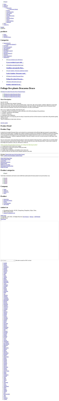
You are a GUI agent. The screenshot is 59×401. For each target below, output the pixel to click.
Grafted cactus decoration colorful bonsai (13, 155)
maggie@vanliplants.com (9, 213)
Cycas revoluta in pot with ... (14, 62)
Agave (7, 19)
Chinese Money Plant (5, 159)
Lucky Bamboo (9, 20)
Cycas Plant (3, 160)
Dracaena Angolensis (5, 162)
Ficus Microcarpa (10, 15)
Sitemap (31, 216)
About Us (5, 5)
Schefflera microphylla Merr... (15, 68)
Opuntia (8, 14)
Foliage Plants (4, 163)
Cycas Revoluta (10, 11)
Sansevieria (9, 8)
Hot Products (26, 216)
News (4, 23)
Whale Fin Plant (4, 167)
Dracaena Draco (10, 18)
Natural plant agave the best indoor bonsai (15, 154)
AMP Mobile (37, 216)
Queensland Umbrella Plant (7, 166)
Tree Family (9, 13)
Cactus (7, 17)
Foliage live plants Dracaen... (14, 79)
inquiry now (3, 215)
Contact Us (6, 24)
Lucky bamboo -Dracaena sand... (16, 73)
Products (5, 6)
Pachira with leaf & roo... (13, 84)
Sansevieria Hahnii (13, 9)
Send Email (3, 219)
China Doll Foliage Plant (6, 158)
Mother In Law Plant (5, 164)
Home (4, 4)
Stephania (8, 22)
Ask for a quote (4, 122)
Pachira (8, 10)
